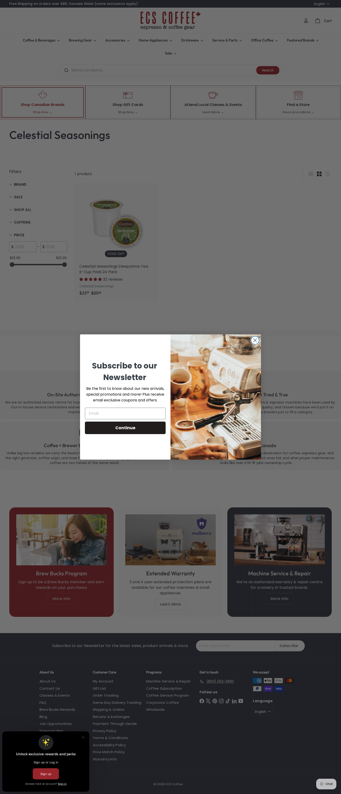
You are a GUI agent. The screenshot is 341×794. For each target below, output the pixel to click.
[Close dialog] (255, 340)
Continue (125, 428)
